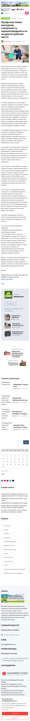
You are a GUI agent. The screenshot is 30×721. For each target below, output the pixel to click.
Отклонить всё (15, 717)
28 (18, 464)
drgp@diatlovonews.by (9, 644)
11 (7, 459)
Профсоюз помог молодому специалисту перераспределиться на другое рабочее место (14, 29)
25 (7, 464)
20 (15, 462)
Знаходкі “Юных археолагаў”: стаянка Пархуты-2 (20, 426)
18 (7, 462)
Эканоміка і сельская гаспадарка (13, 573)
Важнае (6, 529)
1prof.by (3, 79)
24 (3, 464)
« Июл (2, 474)
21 (18, 462)
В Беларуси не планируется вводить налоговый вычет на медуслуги (19, 413)
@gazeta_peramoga (7, 279)
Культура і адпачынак (10, 549)
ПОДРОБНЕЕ (5, 709)
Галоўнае (6, 533)
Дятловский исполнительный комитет (11, 692)
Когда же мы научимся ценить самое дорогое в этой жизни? (17, 354)
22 (22, 462)
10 (3, 459)
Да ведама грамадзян (10, 541)
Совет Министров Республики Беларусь (12, 690)
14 (18, 459)
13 (15, 459)
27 (15, 464)
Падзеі (6, 553)
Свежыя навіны (8, 557)
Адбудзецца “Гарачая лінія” (20, 385)
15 (22, 459)
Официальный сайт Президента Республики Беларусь (13, 687)
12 (11, 459)
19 (11, 462)
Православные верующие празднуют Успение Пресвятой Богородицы (14, 506)
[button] (27, 13)
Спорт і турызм (8, 561)
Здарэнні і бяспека (9, 545)
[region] (15, 708)
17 (3, 462)
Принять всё (15, 713)
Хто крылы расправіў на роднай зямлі (14, 569)
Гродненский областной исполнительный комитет (12, 696)
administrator (8, 41)
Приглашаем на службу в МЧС (13, 364)
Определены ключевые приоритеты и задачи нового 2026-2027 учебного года (18, 316)
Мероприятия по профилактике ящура (18, 332)
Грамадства (7, 537)
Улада (5, 565)
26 (11, 464)
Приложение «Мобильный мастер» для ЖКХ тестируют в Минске (20, 399)
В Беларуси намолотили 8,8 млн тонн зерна (17, 324)
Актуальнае (7, 526)
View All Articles (10, 304)
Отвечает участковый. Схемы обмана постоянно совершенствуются (14, 511)
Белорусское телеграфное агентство (11, 684)
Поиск (26, 442)
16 (26, 459)
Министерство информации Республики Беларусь (12, 681)
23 (26, 462)
